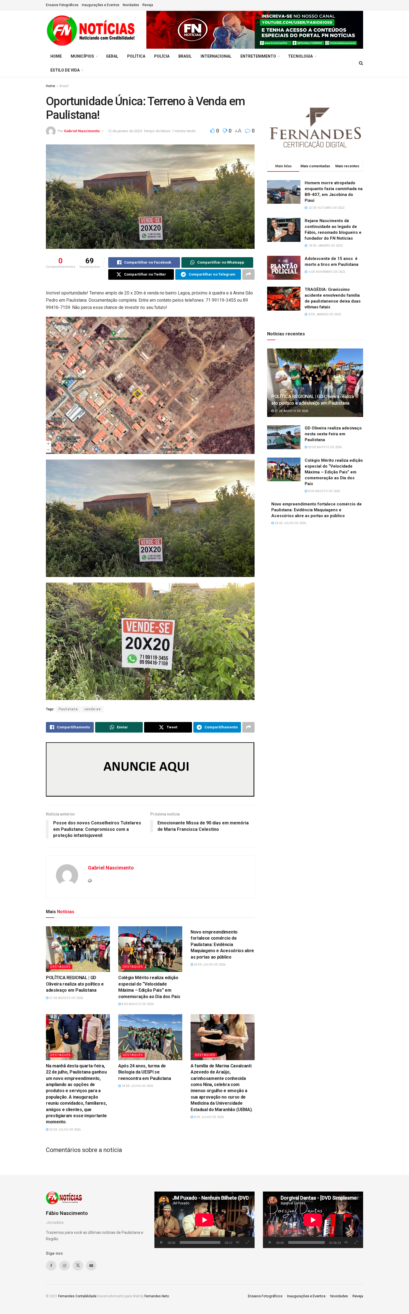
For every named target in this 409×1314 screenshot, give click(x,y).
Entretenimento (258, 56)
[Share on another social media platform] (248, 274)
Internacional (216, 56)
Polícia (161, 56)
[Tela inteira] (247, 1242)
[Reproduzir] (161, 1242)
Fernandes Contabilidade (77, 1296)
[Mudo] (237, 1242)
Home (56, 56)
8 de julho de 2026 (208, 1117)
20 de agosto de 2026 (324, 447)
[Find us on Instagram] (64, 1266)
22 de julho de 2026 (64, 1129)
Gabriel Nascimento (82, 131)
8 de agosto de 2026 (137, 1004)
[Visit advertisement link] (254, 30)
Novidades (131, 5)
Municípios (82, 56)
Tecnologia (300, 56)
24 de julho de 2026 (209, 964)
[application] (204, 1220)
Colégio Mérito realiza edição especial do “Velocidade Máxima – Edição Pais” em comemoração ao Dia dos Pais (334, 472)
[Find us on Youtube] (91, 1266)
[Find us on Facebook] (51, 1266)
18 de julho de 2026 (137, 1086)
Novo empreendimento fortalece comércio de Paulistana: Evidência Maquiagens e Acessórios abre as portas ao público (222, 944)
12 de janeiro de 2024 (125, 131)
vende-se (92, 709)
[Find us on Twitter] (78, 1266)
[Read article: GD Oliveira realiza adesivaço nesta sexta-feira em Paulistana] (283, 437)
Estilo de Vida (65, 70)
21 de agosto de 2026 (65, 998)
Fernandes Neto (156, 1296)
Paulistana (68, 709)
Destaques (60, 967)
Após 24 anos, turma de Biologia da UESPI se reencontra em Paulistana (144, 1072)
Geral (112, 56)
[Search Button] (361, 63)
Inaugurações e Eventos (100, 5)
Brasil (185, 56)
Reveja (147, 5)
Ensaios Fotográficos (62, 5)
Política (136, 56)
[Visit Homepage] (92, 30)
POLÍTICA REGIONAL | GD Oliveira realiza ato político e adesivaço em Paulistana (75, 984)
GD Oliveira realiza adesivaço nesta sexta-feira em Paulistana (333, 434)
